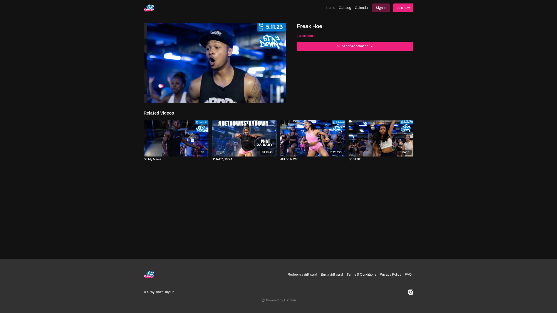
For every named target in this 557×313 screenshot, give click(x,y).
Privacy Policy (390, 274)
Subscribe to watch (352, 46)
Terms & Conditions (361, 274)
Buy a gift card (331, 274)
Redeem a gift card (302, 274)
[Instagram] (410, 292)
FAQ (408, 274)
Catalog (345, 8)
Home (330, 8)
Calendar (362, 8)
